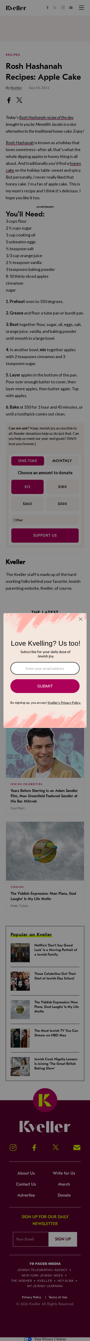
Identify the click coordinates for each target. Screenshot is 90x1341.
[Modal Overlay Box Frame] (45, 670)
